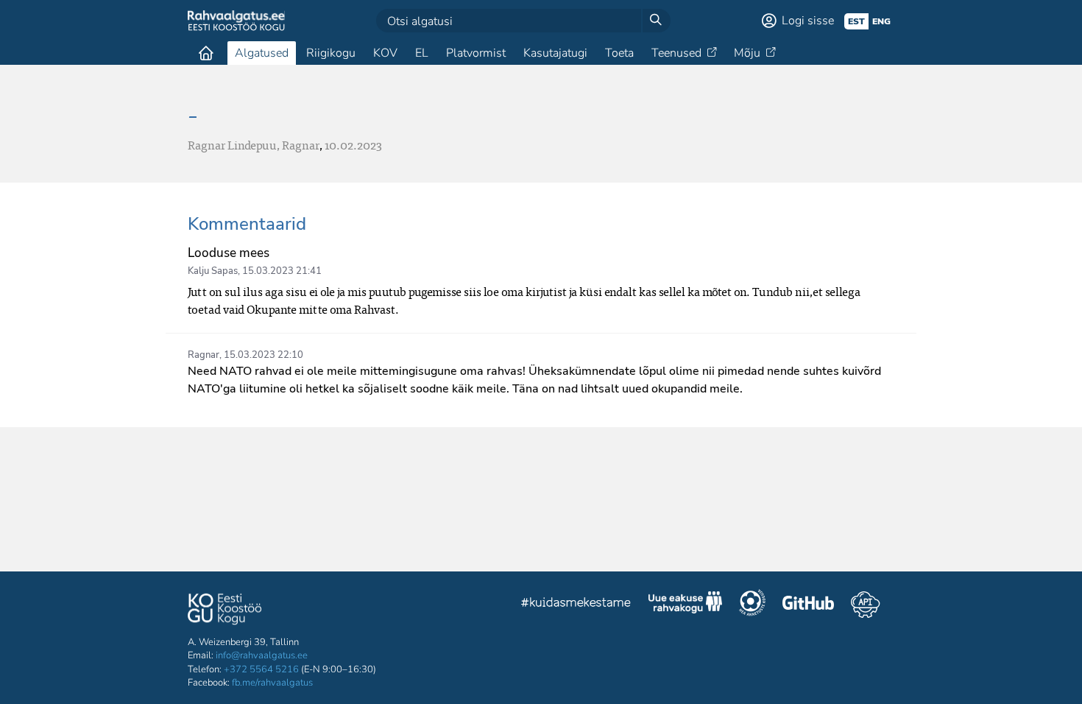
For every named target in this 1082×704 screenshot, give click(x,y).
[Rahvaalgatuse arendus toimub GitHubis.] (808, 604)
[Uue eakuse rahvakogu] (685, 604)
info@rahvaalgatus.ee (262, 655)
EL (421, 53)
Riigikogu (331, 53)
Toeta (619, 53)
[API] (865, 604)
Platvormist (476, 53)
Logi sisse (808, 21)
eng (881, 21)
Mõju (747, 53)
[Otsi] (656, 20)
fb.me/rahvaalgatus (272, 682)
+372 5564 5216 (261, 669)
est (856, 21)
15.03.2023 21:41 (282, 271)
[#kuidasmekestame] (576, 604)
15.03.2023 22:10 (263, 355)
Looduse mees (228, 252)
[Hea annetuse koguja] (752, 604)
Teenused (676, 53)
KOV (385, 53)
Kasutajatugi (555, 53)
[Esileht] (206, 53)
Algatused (262, 53)
